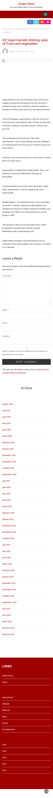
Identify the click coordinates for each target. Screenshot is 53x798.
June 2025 (6, 487)
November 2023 (9, 589)
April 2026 (6, 430)
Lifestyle (5, 704)
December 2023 (9, 583)
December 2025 (9, 455)
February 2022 (8, 634)
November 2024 (9, 532)
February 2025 (8, 513)
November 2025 (9, 462)
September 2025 (9, 474)
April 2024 (6, 557)
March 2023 (7, 621)
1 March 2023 (24, 51)
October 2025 (8, 468)
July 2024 (6, 545)
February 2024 (8, 570)
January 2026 (7, 449)
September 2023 (9, 602)
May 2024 (6, 551)
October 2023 (8, 596)
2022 (4, 770)
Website (5, 336)
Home (4, 29)
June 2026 (6, 417)
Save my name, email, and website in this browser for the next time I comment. (25, 352)
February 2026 (8, 442)
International (7, 697)
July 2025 (6, 481)
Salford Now (7, 676)
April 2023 (6, 615)
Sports (5, 723)
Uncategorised (8, 729)
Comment (7, 276)
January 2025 (7, 519)
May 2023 (6, 609)
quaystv (13, 51)
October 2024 (8, 538)
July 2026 (6, 410)
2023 (4, 764)
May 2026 (6, 423)
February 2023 (8, 628)
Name (5, 310)
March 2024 (7, 564)
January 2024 (7, 577)
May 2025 (6, 494)
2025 (4, 751)
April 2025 (6, 500)
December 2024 (9, 526)
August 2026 (7, 404)
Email (5, 323)
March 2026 (7, 436)
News (11, 29)
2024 (4, 757)
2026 (4, 745)
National (5, 710)
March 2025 (7, 506)
